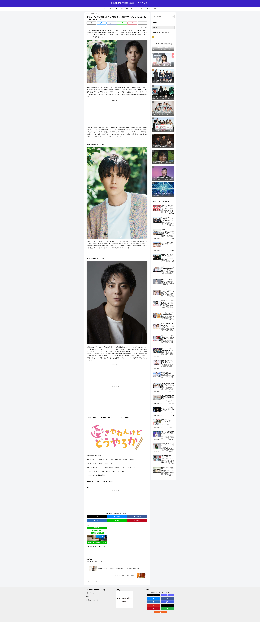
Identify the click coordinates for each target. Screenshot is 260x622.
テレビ (89, 487)
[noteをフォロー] (167, 605)
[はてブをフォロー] (153, 601)
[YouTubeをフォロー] (153, 605)
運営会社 (88, 596)
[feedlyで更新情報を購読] (167, 608)
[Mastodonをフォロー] (167, 595)
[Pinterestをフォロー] (153, 608)
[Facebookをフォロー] (167, 598)
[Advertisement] (117, 110)
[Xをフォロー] (153, 595)
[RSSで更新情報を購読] (160, 612)
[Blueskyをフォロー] (153, 598)
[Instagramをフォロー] (167, 601)
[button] (142, 23)
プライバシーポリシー (92, 593)
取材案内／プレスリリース (93, 600)
